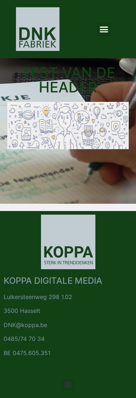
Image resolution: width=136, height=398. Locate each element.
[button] (104, 29)
